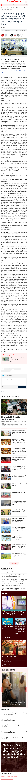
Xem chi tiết (7, 769)
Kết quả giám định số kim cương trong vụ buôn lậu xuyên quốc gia (18, 537)
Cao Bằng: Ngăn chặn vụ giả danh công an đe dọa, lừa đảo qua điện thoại (19, 546)
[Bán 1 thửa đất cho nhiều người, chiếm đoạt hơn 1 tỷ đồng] (6, 433)
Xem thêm (14, 563)
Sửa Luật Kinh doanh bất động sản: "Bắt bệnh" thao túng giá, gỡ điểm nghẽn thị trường (13, 584)
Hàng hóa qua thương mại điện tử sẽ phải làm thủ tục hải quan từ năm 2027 (13, 589)
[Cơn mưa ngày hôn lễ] (14, 647)
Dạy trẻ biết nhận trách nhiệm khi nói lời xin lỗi (14, 725)
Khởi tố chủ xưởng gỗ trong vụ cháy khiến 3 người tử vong (19, 502)
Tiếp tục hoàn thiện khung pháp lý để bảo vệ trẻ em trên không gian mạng (19, 529)
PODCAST (6, 638)
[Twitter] (11, 35)
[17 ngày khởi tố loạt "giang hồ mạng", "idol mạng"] (6, 477)
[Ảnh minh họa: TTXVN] (14, 46)
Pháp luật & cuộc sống (21, 7)
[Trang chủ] (2, 5)
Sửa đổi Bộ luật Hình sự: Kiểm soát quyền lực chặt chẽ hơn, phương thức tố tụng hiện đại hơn (18, 442)
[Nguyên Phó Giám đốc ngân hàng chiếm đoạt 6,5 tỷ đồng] (6, 512)
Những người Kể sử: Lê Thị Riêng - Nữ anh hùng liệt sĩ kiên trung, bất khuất (13, 614)
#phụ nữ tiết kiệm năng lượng (9, 776)
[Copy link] (21, 35)
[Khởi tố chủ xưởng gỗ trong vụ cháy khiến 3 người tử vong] (6, 503)
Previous (2, 689)
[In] (18, 35)
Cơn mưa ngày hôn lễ (7, 572)
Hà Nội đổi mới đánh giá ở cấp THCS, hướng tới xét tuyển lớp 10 (15, 713)
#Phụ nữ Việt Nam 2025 (7, 779)
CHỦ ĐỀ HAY (6, 774)
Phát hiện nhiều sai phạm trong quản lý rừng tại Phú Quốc (19, 555)
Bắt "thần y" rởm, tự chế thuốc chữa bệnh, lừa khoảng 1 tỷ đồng (18, 520)
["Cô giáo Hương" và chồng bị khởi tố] (6, 486)
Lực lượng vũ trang (8, 368)
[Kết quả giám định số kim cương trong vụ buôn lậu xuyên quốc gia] (6, 538)
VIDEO (5, 593)
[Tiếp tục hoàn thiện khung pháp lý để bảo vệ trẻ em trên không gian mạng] (6, 529)
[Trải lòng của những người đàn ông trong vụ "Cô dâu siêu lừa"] (6, 460)
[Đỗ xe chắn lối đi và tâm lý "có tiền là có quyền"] (14, 407)
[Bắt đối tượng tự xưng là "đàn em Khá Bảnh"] (6, 495)
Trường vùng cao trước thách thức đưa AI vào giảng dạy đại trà (15, 719)
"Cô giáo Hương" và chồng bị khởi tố (19, 484)
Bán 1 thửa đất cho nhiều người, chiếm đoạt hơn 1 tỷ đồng (19, 432)
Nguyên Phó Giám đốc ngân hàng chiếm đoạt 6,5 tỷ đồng (19, 510)
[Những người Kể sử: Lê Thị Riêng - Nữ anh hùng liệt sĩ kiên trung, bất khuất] (14, 603)
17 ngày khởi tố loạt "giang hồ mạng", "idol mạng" (19, 475)
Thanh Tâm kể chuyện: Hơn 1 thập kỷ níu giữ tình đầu (14, 703)
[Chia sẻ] (15, 35)
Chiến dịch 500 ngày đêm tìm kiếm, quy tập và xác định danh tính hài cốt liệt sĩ (14, 751)
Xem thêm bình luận (6, 391)
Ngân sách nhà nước (6, 370)
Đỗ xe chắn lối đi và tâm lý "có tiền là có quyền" (13, 418)
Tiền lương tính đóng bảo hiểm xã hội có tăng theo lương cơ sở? (14, 71)
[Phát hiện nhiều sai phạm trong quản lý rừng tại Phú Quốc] (6, 556)
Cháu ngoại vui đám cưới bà (11, 665)
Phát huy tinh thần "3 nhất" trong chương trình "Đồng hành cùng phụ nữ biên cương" (20, 630)
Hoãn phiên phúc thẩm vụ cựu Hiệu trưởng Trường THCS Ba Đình (18, 468)
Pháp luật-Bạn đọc (11, 7)
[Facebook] (6, 35)
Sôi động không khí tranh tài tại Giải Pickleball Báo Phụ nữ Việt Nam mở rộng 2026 (13, 575)
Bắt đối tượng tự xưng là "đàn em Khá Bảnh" (18, 493)
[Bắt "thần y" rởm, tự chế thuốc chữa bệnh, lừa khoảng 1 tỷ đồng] (6, 521)
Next (26, 689)
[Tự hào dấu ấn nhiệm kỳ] (7, 621)
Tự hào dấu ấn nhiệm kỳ (7, 627)
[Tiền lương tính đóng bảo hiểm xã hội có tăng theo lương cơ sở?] (5, 359)
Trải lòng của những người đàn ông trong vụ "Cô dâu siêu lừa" (19, 459)
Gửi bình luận (22, 387)
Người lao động (17, 368)
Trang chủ (3, 7)
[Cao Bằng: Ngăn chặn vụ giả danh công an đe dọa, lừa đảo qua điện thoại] (6, 547)
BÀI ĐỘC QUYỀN (9, 670)
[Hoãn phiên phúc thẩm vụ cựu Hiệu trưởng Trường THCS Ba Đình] (6, 469)
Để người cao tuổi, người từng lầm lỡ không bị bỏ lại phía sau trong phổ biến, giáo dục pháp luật (14, 580)
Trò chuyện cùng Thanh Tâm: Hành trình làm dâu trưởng (14, 660)
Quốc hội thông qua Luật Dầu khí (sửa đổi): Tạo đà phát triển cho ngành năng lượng (19, 451)
